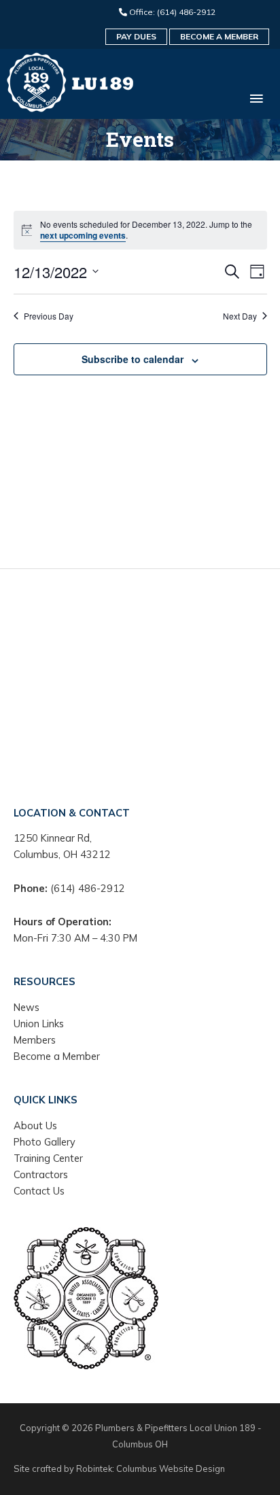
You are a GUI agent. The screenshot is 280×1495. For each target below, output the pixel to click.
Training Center (48, 1158)
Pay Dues (136, 36)
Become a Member (219, 36)
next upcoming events (83, 235)
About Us (35, 1125)
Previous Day (48, 316)
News (26, 1007)
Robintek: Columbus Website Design (150, 1468)
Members (35, 1039)
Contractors (41, 1174)
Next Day (240, 316)
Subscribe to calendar (132, 359)
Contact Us (39, 1190)
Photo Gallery (44, 1141)
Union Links (39, 1023)
